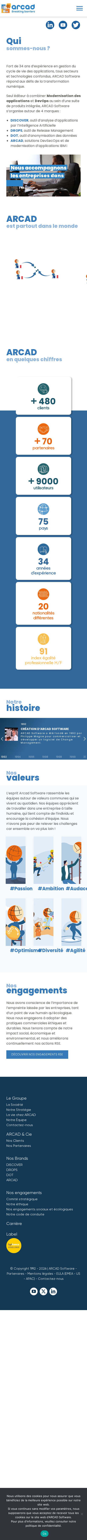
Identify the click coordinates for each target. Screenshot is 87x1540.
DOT (14, 135)
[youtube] (34, 1291)
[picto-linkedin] (50, 22)
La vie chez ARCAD (21, 1115)
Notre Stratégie (18, 1110)
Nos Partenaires (18, 1146)
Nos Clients (15, 1141)
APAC (30, 1279)
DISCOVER (20, 120)
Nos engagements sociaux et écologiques (39, 1209)
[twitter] (43, 1291)
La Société (14, 1105)
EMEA (69, 1274)
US (78, 1274)
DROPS (16, 130)
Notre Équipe (16, 1120)
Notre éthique (17, 1204)
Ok (44, 1533)
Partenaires (15, 1274)
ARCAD (17, 140)
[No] (82, 1514)
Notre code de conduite (25, 1214)
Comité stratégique (22, 1199)
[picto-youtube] (63, 22)
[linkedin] (53, 1291)
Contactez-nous (19, 1125)
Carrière (14, 1223)
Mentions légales (40, 1274)
